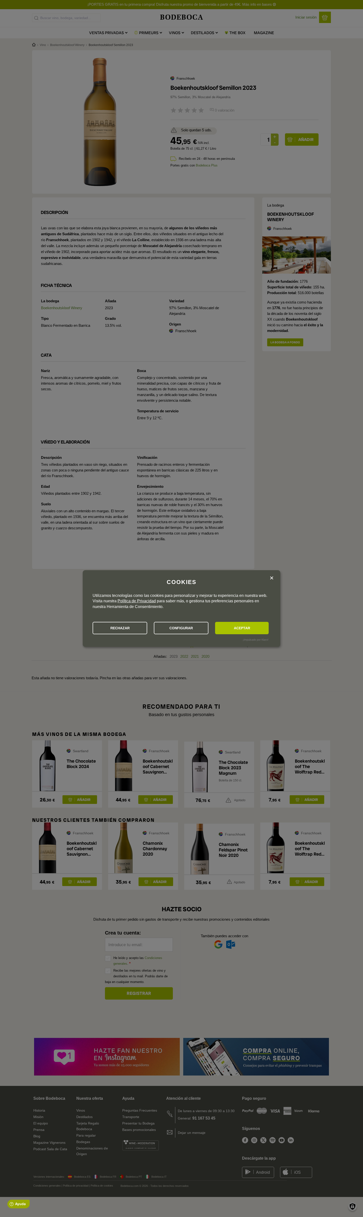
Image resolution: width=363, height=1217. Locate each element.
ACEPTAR (242, 628)
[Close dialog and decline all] (271, 578)
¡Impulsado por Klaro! (255, 639)
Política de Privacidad (137, 601)
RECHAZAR (120, 628)
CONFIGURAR (181, 628)
